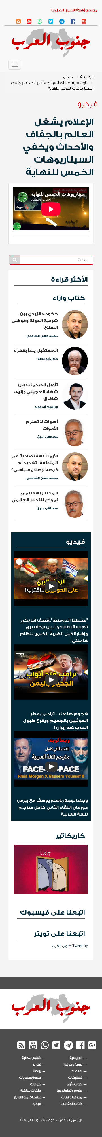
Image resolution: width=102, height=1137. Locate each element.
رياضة (37, 1071)
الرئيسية (87, 77)
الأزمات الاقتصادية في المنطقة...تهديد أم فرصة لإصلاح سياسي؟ (34, 463)
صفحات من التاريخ (27, 1097)
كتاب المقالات (71, 1104)
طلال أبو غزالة (47, 359)
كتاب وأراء (68, 298)
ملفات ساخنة (30, 1091)
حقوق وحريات (30, 1078)
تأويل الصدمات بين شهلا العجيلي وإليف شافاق (36, 392)
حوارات (35, 1084)
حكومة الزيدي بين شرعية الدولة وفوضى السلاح (35, 320)
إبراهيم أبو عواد (46, 407)
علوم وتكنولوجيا (69, 1091)
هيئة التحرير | (74, 10)
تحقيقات (75, 1078)
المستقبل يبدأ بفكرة (36, 350)
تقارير (37, 1064)
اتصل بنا (57, 10)
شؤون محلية (31, 1058)
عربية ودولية (73, 1064)
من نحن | (91, 10)
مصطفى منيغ (47, 437)
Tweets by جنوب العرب (70, 946)
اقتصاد (76, 1071)
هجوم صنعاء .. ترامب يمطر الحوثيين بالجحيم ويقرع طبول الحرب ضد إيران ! (55, 720)
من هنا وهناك (71, 1097)
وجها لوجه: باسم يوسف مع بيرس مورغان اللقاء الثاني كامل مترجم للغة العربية (52, 807)
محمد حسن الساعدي (42, 336)
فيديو (68, 77)
